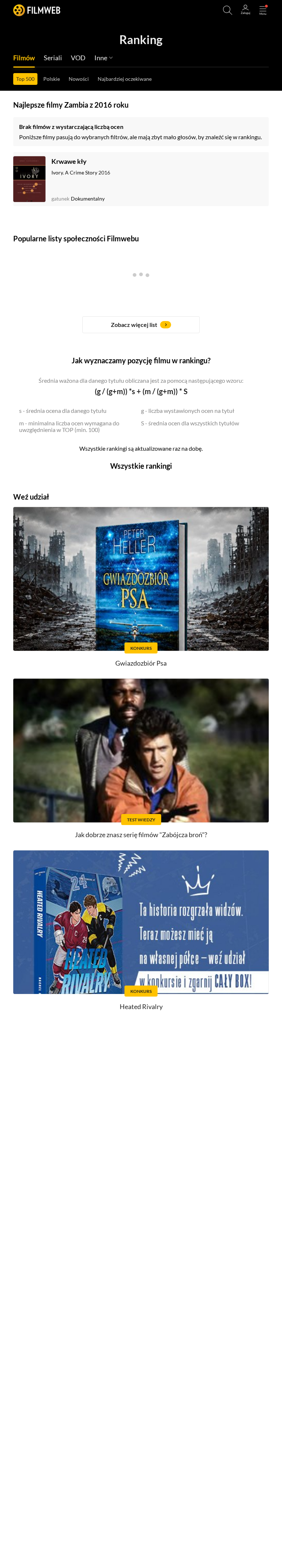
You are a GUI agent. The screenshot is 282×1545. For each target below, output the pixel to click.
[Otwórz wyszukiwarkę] (228, 10)
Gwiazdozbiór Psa (141, 663)
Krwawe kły (69, 161)
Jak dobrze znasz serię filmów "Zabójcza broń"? (141, 835)
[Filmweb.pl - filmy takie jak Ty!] (36, 10)
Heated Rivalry (141, 1006)
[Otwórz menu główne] (263, 10)
